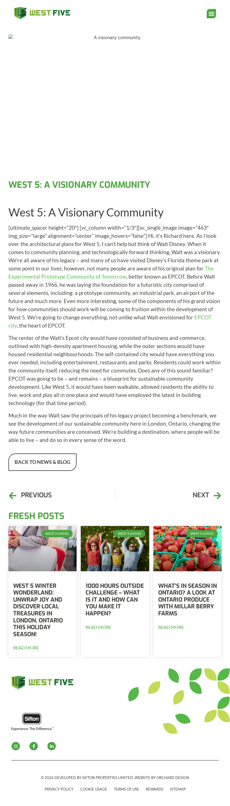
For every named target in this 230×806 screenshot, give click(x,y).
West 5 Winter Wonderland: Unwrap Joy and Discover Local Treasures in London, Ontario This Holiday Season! (38, 610)
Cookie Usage (93, 789)
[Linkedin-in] (51, 746)
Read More (26, 647)
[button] (211, 13)
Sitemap (178, 789)
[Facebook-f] (33, 746)
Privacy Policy (59, 789)
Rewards (154, 789)
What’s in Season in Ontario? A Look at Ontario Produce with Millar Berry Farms (187, 599)
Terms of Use (126, 789)
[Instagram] (16, 746)
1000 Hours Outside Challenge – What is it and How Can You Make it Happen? (115, 599)
